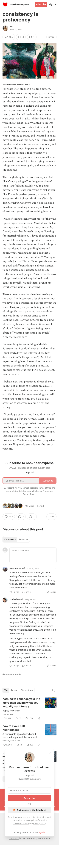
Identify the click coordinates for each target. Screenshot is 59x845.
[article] (29, 708)
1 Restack (40, 505)
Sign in (52, 4)
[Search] (53, 690)
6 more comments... (13, 674)
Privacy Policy (39, 823)
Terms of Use (45, 487)
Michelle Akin (16, 599)
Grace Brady (16, 568)
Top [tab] (6, 690)
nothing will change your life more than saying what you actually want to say (21, 702)
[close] (49, 753)
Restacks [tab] (23, 539)
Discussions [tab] (27, 690)
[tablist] (16, 539)
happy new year (11, 710)
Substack (14, 838)
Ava (12, 27)
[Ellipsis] (54, 568)
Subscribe (41, 4)
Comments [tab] (10, 539)
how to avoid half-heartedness (14, 727)
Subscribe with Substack (31, 809)
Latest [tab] (14, 690)
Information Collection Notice (35, 491)
